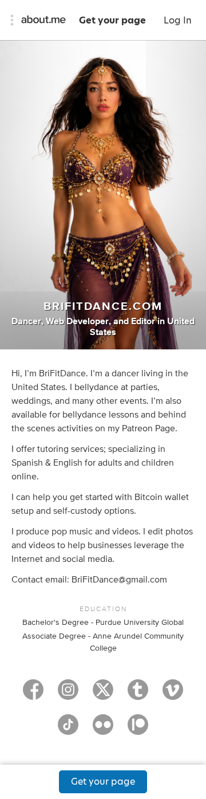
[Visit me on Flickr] (103, 729)
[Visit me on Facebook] (33, 694)
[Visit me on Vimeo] (173, 694)
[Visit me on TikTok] (68, 729)
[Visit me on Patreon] (138, 729)
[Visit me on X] (103, 694)
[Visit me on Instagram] (68, 694)
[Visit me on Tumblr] (138, 694)
